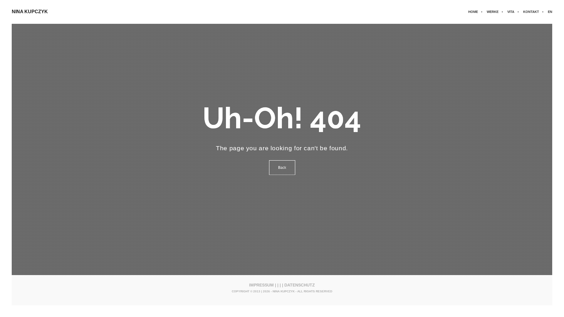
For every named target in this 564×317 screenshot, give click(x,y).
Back (282, 168)
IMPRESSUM (261, 285)
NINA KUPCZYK (30, 11)
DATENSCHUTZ (299, 285)
